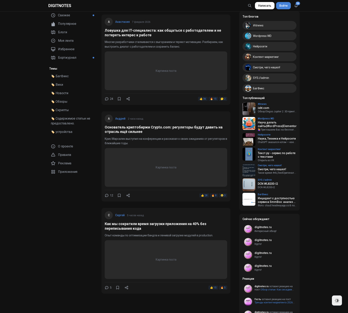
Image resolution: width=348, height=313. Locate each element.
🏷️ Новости (59, 93)
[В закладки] (119, 99)
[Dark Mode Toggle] (337, 300)
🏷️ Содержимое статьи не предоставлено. (70, 121)
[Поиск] (249, 5)
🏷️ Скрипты (60, 110)
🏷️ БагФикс (60, 76)
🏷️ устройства (61, 132)
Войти (283, 5)
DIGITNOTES (59, 5)
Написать (264, 5)
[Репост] (128, 99)
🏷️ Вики (57, 85)
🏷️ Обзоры (59, 101)
